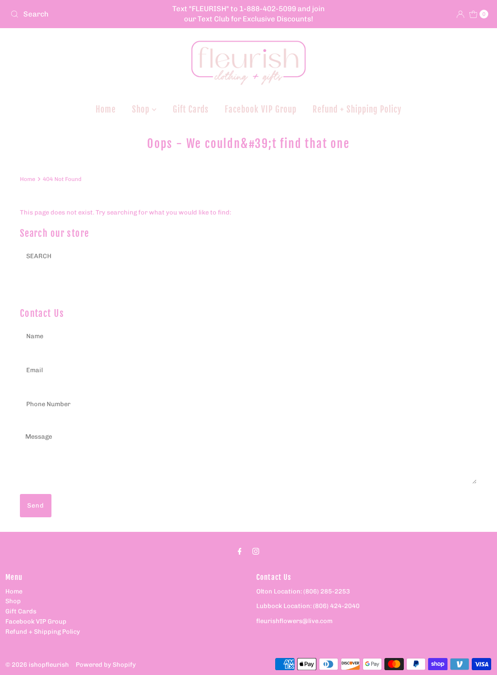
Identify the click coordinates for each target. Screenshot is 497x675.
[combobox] (84, 14)
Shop (142, 109)
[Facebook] (240, 551)
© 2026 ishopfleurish (37, 664)
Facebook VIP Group (261, 109)
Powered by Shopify (106, 664)
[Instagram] (255, 551)
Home (106, 109)
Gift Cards (191, 109)
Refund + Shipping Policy (357, 109)
